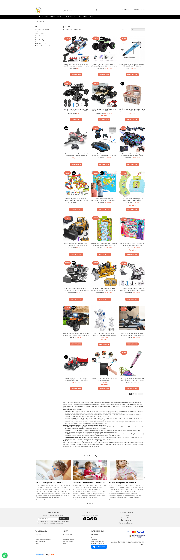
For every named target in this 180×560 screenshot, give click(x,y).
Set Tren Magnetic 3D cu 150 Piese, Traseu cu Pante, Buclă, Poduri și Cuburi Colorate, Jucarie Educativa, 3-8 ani (76, 199)
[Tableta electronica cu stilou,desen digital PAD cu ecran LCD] (104, 363)
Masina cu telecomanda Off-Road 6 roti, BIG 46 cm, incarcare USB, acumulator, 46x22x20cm (104, 110)
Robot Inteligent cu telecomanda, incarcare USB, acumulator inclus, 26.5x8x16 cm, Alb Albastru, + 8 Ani (104, 334)
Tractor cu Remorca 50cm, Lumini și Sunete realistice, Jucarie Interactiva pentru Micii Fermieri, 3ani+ (76, 379)
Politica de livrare (40, 541)
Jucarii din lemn (39, 34)
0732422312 (127, 518)
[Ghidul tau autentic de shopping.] (40, 554)
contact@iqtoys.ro (128, 523)
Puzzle (37, 42)
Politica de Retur (67, 537)
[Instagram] (95, 518)
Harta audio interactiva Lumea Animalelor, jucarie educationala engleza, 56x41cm (104, 199)
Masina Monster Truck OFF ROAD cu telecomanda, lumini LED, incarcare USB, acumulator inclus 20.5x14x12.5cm (104, 65)
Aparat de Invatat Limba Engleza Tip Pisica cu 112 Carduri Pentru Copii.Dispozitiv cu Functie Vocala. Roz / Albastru (132, 199)
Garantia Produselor (69, 539)
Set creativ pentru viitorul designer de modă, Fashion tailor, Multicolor (132, 244)
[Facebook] (84, 518)
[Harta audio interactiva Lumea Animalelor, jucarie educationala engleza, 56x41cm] (104, 184)
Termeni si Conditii (40, 537)
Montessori (38, 38)
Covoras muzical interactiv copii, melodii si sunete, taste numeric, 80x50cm (104, 244)
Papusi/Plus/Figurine (41, 40)
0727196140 (127, 520)
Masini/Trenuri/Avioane (41, 36)
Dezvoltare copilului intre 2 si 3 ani (50, 482)
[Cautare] (96, 10)
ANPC (64, 543)
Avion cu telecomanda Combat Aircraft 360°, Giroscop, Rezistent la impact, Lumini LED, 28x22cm (76, 155)
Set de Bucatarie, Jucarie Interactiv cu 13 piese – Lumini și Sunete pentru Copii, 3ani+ (132, 110)
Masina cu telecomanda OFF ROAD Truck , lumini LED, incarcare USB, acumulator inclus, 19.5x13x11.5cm (76, 334)
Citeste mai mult (40, 500)
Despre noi (38, 535)
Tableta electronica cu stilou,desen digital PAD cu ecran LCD (104, 379)
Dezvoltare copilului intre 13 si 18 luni (124, 482)
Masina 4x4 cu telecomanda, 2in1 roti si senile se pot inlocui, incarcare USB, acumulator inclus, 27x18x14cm (75, 110)
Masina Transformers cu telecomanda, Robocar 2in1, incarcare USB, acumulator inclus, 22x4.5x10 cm (104, 155)
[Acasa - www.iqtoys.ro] (44, 10)
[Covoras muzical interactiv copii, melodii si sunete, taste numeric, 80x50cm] (104, 229)
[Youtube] (88, 518)
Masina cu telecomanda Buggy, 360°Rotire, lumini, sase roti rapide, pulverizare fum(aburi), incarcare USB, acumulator (132, 155)
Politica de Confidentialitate (55, 523)
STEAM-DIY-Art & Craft (41, 44)
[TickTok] (91, 518)
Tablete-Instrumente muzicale (43, 46)
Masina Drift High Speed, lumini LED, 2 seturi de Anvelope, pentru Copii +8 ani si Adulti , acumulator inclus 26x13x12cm (76, 65)
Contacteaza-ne (100, 546)
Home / (37, 21)
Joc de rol (37, 32)
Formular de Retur (68, 541)
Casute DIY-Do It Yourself (42, 30)
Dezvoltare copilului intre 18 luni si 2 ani (89, 482)
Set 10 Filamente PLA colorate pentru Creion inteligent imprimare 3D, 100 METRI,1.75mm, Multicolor (132, 379)
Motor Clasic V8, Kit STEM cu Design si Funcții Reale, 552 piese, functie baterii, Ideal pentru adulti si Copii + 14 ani (75, 289)
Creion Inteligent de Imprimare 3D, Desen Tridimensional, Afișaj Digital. (132, 65)
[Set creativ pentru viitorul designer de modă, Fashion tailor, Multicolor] (132, 228)
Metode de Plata (67, 535)
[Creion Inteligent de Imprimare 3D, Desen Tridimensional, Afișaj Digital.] (132, 49)
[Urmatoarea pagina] (142, 394)
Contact (37, 543)
